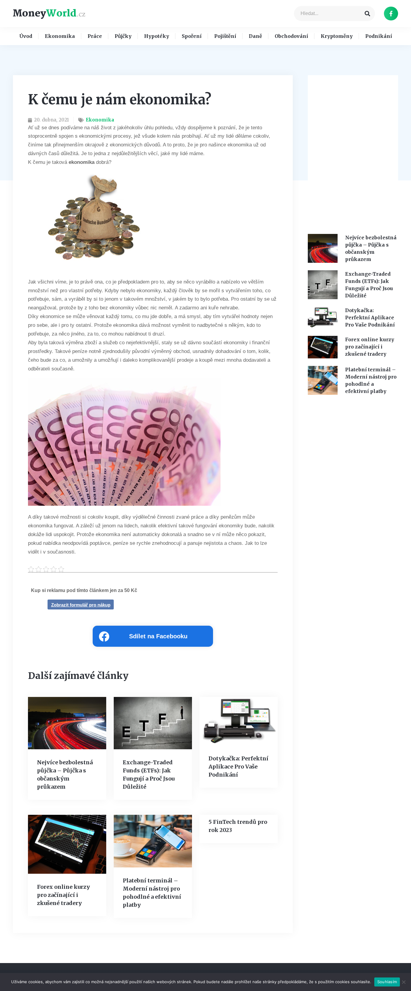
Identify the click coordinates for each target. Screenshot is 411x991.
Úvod (25, 36)
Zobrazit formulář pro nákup (80, 604)
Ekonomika (60, 36)
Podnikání (378, 36)
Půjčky (123, 36)
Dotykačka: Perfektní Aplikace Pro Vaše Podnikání (238, 766)
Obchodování (291, 36)
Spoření (192, 36)
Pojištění (225, 36)
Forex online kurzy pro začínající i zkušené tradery (63, 895)
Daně (255, 36)
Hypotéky (156, 36)
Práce (95, 36)
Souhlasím (387, 981)
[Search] (367, 13)
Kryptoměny (337, 36)
